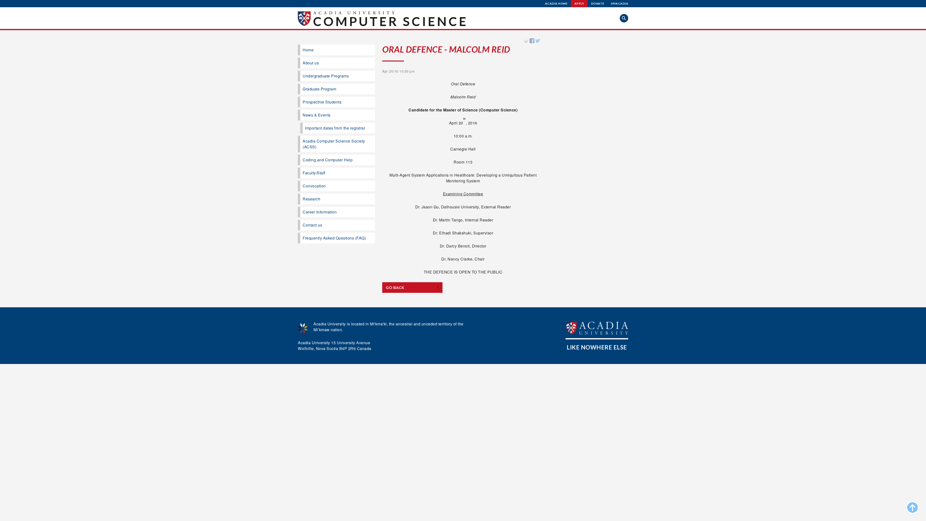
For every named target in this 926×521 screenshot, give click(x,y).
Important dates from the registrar (335, 128)
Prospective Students (322, 102)
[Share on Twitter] (537, 40)
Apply (579, 3)
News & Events (317, 115)
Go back (395, 287)
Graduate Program (319, 89)
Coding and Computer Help (328, 160)
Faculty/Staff (314, 173)
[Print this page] (526, 40)
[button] (624, 18)
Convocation (314, 186)
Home (308, 50)
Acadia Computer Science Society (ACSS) (334, 144)
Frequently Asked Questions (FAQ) (334, 238)
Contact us (312, 225)
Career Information (320, 212)
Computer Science (390, 21)
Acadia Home (556, 3)
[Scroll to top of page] (912, 507)
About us (311, 63)
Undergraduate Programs (326, 76)
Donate (597, 3)
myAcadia (619, 3)
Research (311, 199)
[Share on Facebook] (532, 40)
